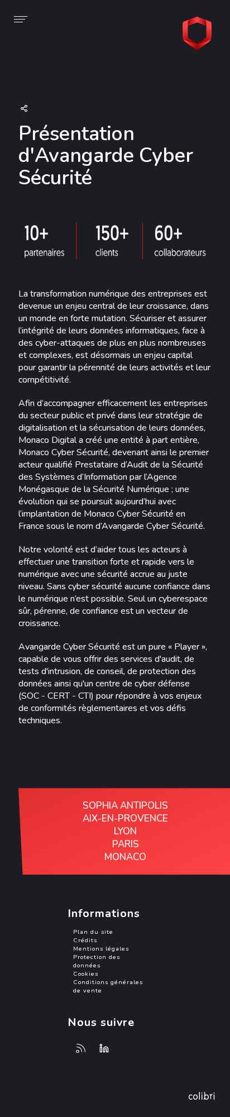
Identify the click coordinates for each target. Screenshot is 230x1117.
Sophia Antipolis (125, 805)
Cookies (85, 974)
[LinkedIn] (104, 1049)
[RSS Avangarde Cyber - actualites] (81, 1049)
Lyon (125, 831)
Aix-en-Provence (125, 818)
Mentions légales (101, 948)
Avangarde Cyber (199, 33)
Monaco (125, 857)
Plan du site (93, 932)
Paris (125, 844)
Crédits (85, 940)
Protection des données (96, 961)
